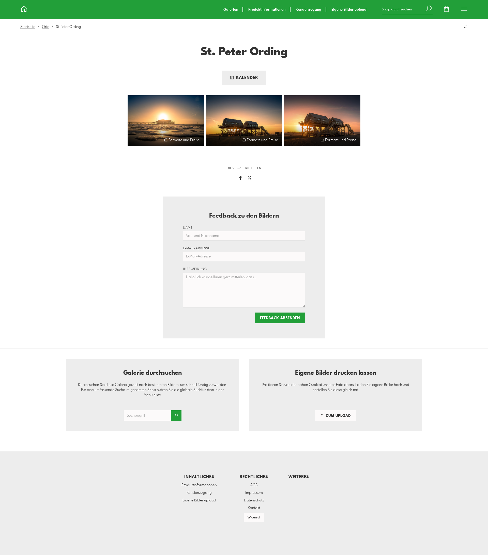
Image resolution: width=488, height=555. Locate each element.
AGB (253, 485)
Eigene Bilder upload (349, 9)
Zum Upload (337, 416)
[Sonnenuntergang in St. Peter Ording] (166, 120)
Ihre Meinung (195, 269)
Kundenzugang (308, 9)
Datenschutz (254, 500)
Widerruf (254, 517)
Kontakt (254, 508)
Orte (45, 27)
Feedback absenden (280, 318)
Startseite (27, 27)
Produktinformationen (266, 9)
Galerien (230, 9)
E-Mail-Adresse (196, 248)
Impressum (254, 493)
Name (187, 228)
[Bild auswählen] (134, 140)
